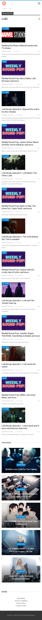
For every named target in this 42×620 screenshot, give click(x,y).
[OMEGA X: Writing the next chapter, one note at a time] (21, 487)
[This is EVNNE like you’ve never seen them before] (21, 515)
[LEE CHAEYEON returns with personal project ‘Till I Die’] (21, 542)
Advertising (21, 598)
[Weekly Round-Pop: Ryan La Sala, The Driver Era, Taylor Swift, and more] (13, 195)
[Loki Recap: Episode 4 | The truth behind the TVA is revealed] (13, 226)
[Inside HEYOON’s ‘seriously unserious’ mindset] (21, 570)
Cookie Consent (21, 606)
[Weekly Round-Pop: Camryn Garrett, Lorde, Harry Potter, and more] (13, 258)
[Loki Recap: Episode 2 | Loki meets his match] (13, 353)
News (4, 61)
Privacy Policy (21, 603)
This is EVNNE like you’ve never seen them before (21, 522)
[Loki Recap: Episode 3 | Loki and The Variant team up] (13, 289)
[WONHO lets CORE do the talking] (21, 460)
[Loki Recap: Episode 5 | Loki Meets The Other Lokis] (13, 162)
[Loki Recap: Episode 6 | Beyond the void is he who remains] (13, 98)
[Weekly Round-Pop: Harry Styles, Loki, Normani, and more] (13, 67)
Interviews (21, 465)
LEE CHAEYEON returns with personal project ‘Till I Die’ (21, 550)
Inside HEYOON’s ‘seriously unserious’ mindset (21, 577)
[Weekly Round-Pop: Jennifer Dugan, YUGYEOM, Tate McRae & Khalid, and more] (13, 322)
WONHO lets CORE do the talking (21, 469)
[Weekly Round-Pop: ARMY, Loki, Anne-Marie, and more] (13, 384)
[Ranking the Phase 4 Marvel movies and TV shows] (13, 34)
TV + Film (5, 28)
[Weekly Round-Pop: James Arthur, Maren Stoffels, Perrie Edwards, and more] (13, 131)
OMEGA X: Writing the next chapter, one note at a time (21, 495)
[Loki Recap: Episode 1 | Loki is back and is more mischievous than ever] (13, 415)
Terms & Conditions (21, 601)
